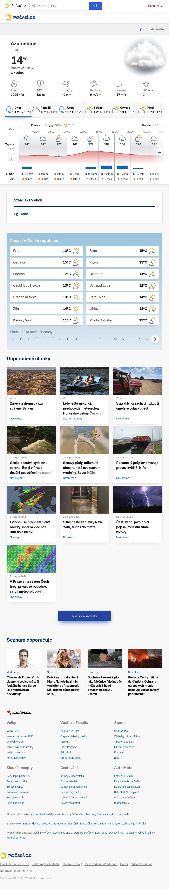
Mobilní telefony (42, 832)
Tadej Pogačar (68, 747)
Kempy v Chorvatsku (72, 776)
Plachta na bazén (41, 823)
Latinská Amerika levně (73, 797)
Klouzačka (86, 823)
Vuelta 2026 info (69, 731)
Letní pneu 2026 (123, 776)
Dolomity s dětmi (70, 803)
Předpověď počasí (49, 814)
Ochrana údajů (72, 864)
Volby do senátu (16, 752)
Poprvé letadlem (69, 781)
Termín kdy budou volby (20, 747)
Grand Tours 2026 (70, 757)
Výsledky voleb (15, 741)
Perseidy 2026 (69, 814)
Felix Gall (65, 752)
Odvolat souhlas (141, 864)
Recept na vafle (15, 797)
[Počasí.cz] (20, 17)
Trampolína (59, 823)
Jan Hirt (64, 741)
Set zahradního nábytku (107, 823)
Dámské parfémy (84, 832)
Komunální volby (16, 757)
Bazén (26, 823)
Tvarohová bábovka (18, 792)
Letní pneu (101, 832)
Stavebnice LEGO (62, 832)
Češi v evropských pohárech (113, 814)
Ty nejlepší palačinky (18, 776)
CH (76, 339)
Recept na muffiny (17, 781)
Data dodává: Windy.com (101, 864)
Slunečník (73, 823)
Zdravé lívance (15, 786)
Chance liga (121, 731)
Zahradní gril (129, 823)
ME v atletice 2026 (124, 747)
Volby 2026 (13, 731)
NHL (116, 757)
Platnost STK (121, 803)
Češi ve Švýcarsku (70, 792)
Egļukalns (21, 214)
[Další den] (159, 152)
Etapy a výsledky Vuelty (73, 736)
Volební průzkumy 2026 (20, 736)
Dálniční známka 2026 (127, 781)
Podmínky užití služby (46, 864)
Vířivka (142, 823)
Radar (124, 864)
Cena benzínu (87, 814)
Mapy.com (32, 814)
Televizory (131, 832)
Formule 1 (120, 752)
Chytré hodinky (146, 832)
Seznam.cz (155, 5)
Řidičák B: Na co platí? (127, 792)
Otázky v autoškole (125, 797)
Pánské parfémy (16, 837)
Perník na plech (15, 803)
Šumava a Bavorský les (73, 786)
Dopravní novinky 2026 (127, 786)
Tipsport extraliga (124, 741)
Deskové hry (116, 832)
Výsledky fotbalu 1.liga (127, 736)
